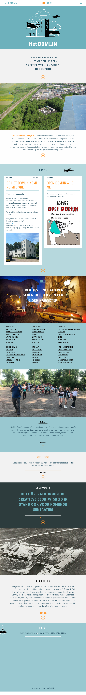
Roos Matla (35, 363)
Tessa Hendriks (63, 355)
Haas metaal (62, 326)
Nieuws (43, 169)
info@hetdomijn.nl (58, 633)
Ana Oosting (10, 326)
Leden (43, 281)
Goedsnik (50, 688)
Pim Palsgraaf (36, 352)
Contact (43, 628)
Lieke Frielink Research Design (15, 355)
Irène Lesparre (62, 339)
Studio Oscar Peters (65, 350)
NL (48, 3)
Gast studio (43, 457)
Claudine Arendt (11, 339)
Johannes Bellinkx (11, 347)
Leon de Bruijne (11, 352)
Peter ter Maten (37, 350)
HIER (11, 223)
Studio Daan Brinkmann (65, 347)
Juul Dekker (9, 350)
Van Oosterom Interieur (66, 360)
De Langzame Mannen (38, 329)
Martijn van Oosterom (13, 360)
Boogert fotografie (12, 334)
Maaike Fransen (10, 357)
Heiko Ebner (61, 332)
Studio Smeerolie (63, 352)
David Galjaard (36, 326)
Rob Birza (35, 357)
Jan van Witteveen (63, 342)
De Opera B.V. (36, 334)
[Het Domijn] (10, 3)
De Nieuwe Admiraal (38, 332)
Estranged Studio (38, 339)
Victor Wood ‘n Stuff (65, 363)
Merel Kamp (35, 347)
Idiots (60, 337)
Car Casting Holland (12, 337)
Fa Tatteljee (36, 342)
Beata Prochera (11, 329)
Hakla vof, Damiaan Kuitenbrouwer (69, 329)
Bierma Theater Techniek (14, 332)
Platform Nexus (37, 355)
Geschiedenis (43, 581)
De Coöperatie (43, 487)
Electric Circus (37, 337)
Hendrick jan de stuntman (66, 334)
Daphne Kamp (10, 342)
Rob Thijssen (36, 360)
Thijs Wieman (62, 357)
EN (51, 3)
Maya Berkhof (10, 363)
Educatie (43, 421)
